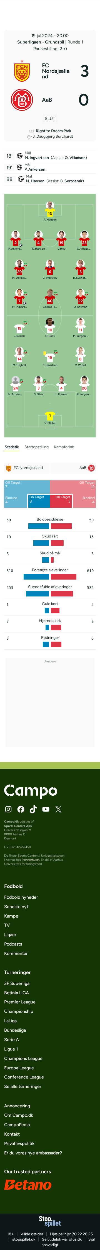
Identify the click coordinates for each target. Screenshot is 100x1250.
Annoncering (17, 1105)
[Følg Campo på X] (58, 809)
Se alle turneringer (22, 1086)
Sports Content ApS (18, 826)
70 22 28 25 (82, 1234)
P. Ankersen (34, 169)
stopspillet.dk (23, 1239)
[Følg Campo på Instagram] (8, 809)
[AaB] (49, 99)
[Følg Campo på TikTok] (33, 809)
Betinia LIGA (16, 992)
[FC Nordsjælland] (49, 71)
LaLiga (10, 1020)
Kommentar (16, 953)
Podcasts (13, 944)
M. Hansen (35, 181)
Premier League (20, 1002)
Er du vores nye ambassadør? (33, 1153)
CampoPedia (17, 1124)
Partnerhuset (30, 860)
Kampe (11, 916)
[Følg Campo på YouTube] (46, 809)
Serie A (11, 1039)
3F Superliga (16, 983)
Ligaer (10, 934)
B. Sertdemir (71, 181)
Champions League (23, 1058)
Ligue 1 (11, 1049)
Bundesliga (15, 1030)
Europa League (19, 1067)
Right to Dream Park (53, 131)
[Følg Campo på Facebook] (21, 809)
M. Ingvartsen (37, 157)
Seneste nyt (16, 906)
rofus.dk (75, 1239)
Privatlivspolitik (19, 1143)
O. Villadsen (75, 157)
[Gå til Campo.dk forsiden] (30, 797)
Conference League (24, 1077)
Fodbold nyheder (21, 897)
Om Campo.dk (18, 1115)
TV (7, 925)
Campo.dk (11, 821)
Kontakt (12, 1134)
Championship (18, 1011)
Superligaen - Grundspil (41, 42)
